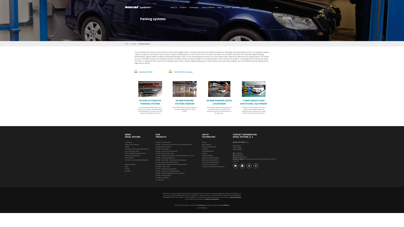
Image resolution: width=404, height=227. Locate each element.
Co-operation (160, 180)
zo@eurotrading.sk (235, 197)
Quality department (208, 151)
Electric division (206, 144)
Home (127, 44)
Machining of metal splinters (210, 160)
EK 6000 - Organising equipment (165, 158)
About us (174, 7)
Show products (152, 119)
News (219, 7)
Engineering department (209, 147)
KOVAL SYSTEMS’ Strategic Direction (135, 153)
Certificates (128, 142)
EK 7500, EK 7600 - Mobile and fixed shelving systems (171, 164)
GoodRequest (225, 205)
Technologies (194, 7)
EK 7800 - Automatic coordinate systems (168, 171)
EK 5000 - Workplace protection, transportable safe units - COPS (175, 155)
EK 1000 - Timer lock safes (163, 142)
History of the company (132, 144)
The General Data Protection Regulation (136, 160)
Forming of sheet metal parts (210, 162)
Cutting (204, 142)
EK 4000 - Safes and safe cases (165, 153)
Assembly (205, 149)
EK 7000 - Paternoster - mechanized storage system (171, 160)
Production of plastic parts (210, 164)
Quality (127, 147)
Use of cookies (129, 158)
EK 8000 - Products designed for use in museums (170, 173)
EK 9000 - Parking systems (163, 175)
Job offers (236, 7)
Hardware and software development (213, 167)
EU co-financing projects (132, 151)
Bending (204, 153)
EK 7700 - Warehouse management (166, 169)
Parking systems (144, 44)
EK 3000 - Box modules (162, 149)
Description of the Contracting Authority (137, 149)
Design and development (132, 155)
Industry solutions (208, 7)
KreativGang (201, 205)
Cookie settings (202, 208)
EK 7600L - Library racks (163, 167)
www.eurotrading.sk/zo (212, 199)
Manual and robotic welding (210, 158)
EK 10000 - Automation (162, 178)
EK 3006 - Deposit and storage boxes (167, 151)
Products (183, 7)
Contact (227, 7)
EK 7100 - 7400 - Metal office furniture (167, 162)
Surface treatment (207, 155)
